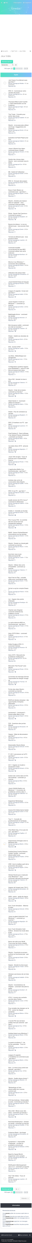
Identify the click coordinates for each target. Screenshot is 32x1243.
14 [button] (25, 68)
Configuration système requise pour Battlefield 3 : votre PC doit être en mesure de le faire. (18, 368)
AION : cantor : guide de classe (18, 896)
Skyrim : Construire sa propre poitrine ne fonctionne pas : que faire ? (18, 954)
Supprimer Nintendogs (15, 801)
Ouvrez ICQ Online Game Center (18, 810)
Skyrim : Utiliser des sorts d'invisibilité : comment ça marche (16, 566)
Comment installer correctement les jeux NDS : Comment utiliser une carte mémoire (17, 250)
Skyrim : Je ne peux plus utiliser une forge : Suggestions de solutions (18, 127)
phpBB (11, 1239)
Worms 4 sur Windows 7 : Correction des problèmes (16, 263)
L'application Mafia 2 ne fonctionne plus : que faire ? (17, 470)
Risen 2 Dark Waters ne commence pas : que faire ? (17, 191)
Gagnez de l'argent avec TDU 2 (18, 887)
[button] (12, 68)
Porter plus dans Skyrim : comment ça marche (16, 690)
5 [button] (21, 68)
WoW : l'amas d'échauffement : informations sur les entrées (18, 533)
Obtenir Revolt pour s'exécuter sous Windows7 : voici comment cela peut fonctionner (18, 876)
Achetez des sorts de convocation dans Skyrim (16, 481)
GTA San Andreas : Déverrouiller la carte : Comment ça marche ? (18, 1101)
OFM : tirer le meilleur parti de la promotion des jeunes (18, 865)
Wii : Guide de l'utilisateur (16, 172)
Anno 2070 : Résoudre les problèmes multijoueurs (16, 656)
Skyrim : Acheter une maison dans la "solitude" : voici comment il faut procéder (17, 202)
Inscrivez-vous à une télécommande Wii (14, 555)
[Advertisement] (16, 32)
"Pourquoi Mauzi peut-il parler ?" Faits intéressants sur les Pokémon (17, 103)
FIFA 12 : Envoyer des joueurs (17, 181)
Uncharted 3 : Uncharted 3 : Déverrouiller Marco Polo (17, 713)
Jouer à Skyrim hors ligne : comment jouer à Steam (16, 149)
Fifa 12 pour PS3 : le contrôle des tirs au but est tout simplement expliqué (17, 521)
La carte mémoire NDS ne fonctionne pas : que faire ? (17, 623)
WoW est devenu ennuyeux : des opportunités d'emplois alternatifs (18, 701)
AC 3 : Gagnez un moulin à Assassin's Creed (16, 766)
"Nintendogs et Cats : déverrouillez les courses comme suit (16, 1089)
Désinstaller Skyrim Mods (16, 745)
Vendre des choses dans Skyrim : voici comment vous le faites (18, 161)
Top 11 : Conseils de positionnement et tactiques (17, 820)
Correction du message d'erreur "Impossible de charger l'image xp (18, 678)
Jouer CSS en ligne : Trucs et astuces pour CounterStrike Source (17, 458)
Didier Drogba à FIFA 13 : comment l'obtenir (16, 645)
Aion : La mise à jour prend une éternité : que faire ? (18, 1068)
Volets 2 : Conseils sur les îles (17, 511)
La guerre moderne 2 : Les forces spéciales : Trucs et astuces (16, 1044)
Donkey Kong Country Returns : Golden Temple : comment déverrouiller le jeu (18, 853)
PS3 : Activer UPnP (14, 347)
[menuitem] (6, 2)
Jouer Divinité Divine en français (18, 282)
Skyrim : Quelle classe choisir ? (18, 1078)
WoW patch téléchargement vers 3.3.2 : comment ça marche (18, 1166)
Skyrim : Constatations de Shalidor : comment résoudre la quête (18, 986)
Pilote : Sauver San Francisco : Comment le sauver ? (18, 214)
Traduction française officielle (9, 1241)
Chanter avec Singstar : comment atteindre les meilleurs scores (15, 611)
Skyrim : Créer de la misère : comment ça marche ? (17, 391)
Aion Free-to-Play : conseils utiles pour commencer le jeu (17, 578)
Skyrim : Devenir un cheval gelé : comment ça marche (18, 544)
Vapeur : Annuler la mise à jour (18, 965)
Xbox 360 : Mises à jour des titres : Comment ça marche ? (17, 1111)
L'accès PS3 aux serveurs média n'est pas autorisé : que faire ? (18, 1022)
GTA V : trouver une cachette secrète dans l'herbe (17, 998)
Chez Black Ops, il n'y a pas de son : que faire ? (18, 831)
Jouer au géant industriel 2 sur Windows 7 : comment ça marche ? (18, 918)
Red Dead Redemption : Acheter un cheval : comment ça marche (18, 1122)
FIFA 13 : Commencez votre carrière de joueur (17, 92)
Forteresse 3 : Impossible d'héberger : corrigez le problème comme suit (16, 1143)
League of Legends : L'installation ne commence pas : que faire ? (18, 1056)
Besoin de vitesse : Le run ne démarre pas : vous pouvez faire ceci (18, 226)
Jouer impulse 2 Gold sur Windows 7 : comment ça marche (16, 303)
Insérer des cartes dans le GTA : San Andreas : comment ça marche (18, 777)
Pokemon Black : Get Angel (17, 1132)
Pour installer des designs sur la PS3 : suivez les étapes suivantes (18, 1010)
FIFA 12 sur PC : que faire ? (17, 491)
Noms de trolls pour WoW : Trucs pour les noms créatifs (17, 942)
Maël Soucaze (22, 1241)
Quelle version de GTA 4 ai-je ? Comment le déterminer (18, 501)
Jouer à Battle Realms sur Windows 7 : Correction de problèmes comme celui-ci (17, 790)
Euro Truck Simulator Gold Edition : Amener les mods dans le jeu (18, 930)
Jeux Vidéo (6, 56)
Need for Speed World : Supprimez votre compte (16, 1155)
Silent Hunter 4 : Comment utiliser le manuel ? (16, 402)
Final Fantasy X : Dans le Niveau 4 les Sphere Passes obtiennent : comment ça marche (18, 435)
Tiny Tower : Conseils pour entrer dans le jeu (16, 115)
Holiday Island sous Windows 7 (18, 1033)
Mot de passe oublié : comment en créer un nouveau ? (18, 326)
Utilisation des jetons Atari (16, 273)
